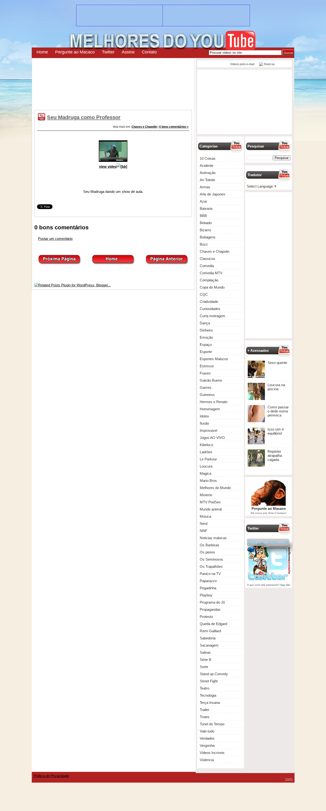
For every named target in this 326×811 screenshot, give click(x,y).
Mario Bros (208, 481)
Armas (205, 187)
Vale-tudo (207, 731)
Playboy (206, 595)
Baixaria (206, 208)
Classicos (207, 259)
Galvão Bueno (211, 380)
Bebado (206, 223)
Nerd (203, 523)
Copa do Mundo (212, 287)
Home (42, 52)
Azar (203, 201)
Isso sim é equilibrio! (276, 431)
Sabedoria (208, 638)
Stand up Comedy (214, 674)
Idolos (204, 416)
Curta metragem (212, 316)
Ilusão (204, 423)
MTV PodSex (210, 502)
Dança (205, 323)
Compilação (209, 280)
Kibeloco (206, 445)
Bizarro (205, 230)
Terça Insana (210, 702)
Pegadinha (208, 588)
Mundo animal (211, 509)
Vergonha (207, 745)
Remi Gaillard (210, 631)
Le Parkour (208, 459)
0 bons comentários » (174, 126)
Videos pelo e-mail (241, 64)
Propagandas (210, 609)
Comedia (207, 266)
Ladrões (206, 452)
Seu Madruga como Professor (84, 117)
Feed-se (269, 64)
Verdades (207, 738)
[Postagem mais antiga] (166, 263)
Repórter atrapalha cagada (275, 455)
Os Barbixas (209, 545)
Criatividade (209, 302)
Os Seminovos (211, 559)
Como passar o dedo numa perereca (278, 411)
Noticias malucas (213, 538)
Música (205, 516)
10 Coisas (208, 158)
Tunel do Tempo (212, 724)
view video (108, 166)
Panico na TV (210, 574)
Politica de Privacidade (51, 776)
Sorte (204, 667)
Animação (208, 173)
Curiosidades (210, 309)
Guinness (207, 395)
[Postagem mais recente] (59, 263)
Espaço (206, 344)
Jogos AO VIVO (212, 438)
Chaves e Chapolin (144, 126)
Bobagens (208, 237)
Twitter (108, 52)
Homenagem (210, 409)
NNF (203, 531)
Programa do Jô (212, 602)
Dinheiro (206, 330)
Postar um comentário (55, 239)
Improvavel (208, 430)
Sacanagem (209, 645)
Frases (205, 373)
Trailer (204, 710)
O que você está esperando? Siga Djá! (268, 585)
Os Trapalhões (211, 566)
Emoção (206, 337)
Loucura (206, 466)
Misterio (206, 495)
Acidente (206, 165)
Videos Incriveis (212, 753)
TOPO (289, 779)
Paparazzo (208, 581)
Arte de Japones (212, 194)
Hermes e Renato (213, 402)
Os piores (207, 552)
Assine (128, 52)
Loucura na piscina (276, 387)
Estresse (207, 366)
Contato (149, 52)
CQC (204, 294)
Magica (205, 473)
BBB (203, 216)
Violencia (207, 760)
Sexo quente (277, 363)
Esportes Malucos (214, 359)
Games (205, 387)
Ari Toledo (207, 180)
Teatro (204, 688)
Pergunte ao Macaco (75, 52)
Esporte (206, 352)
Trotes (205, 717)
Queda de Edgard (213, 624)
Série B (205, 660)
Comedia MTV (211, 273)
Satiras (205, 652)
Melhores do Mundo (215, 488)
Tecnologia (208, 695)
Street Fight (209, 681)
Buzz (204, 244)
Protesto (206, 617)
